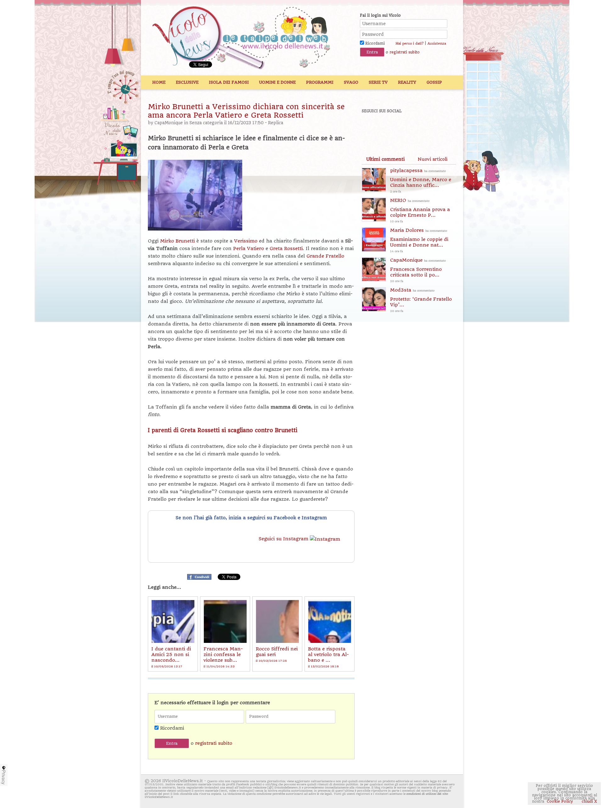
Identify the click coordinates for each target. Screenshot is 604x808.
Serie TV (378, 82)
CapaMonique (168, 122)
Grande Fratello (325, 256)
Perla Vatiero (248, 248)
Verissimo (246, 241)
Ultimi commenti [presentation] (385, 159)
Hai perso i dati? (409, 44)
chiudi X (588, 801)
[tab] (385, 159)
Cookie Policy (560, 801)
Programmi (319, 82)
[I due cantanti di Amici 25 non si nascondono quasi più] (172, 621)
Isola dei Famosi (229, 82)
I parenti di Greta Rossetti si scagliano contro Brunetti (222, 430)
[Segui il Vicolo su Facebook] (372, 128)
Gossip (434, 82)
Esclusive (187, 82)
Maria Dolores (419, 240)
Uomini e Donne (277, 82)
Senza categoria (206, 122)
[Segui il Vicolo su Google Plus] (415, 128)
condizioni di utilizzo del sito (427, 793)
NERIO (420, 210)
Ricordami (374, 43)
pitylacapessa (420, 180)
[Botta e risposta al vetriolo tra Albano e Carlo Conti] (329, 621)
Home (158, 82)
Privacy (4, 777)
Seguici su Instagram (284, 539)
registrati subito (404, 52)
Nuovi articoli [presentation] (432, 159)
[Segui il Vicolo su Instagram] (437, 128)
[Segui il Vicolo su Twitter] (393, 128)
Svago (351, 82)
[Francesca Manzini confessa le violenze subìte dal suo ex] (225, 621)
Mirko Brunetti (177, 241)
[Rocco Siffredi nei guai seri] (277, 621)
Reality (407, 82)
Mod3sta (421, 300)
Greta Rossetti (286, 248)
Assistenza (437, 44)
